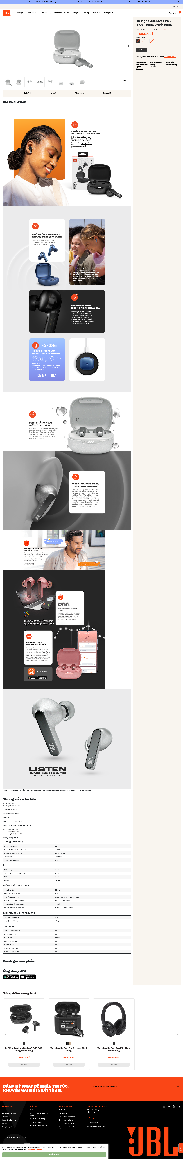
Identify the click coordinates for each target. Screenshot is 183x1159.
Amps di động (32, 13)
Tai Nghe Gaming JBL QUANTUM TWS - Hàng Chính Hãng (24, 1049)
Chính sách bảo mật (35, 1149)
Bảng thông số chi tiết (15, 834)
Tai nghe (76, 13)
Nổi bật (20, 13)
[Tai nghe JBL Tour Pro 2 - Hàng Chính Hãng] (69, 1019)
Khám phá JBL (109, 13)
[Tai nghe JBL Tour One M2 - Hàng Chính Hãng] (113, 1019)
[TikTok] (179, 1106)
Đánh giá (107, 93)
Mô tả (53, 93)
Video (125, 83)
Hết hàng (24, 1065)
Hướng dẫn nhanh (13, 832)
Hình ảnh (27, 93)
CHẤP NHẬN (54, 1154)
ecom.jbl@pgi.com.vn (97, 1126)
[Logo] (7, 13)
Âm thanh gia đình (61, 13)
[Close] (179, 2)
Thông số (79, 93)
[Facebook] (169, 1106)
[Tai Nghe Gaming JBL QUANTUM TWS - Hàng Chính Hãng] (24, 1019)
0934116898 (94, 1122)
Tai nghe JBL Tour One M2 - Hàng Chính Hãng (113, 1049)
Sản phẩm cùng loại (19, 993)
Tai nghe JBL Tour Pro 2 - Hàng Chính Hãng (68, 1049)
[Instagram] (164, 1106)
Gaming (86, 13)
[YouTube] (174, 1106)
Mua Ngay (53, 2)
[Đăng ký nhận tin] (178, 1086)
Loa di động (46, 13)
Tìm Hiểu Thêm (100, 2)
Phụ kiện (96, 13)
